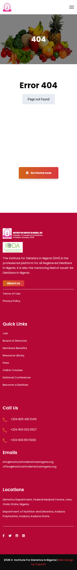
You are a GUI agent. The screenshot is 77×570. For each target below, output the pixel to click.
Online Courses (13, 370)
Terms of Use (11, 293)
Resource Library (13, 355)
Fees (6, 363)
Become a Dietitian (15, 385)
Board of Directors (15, 341)
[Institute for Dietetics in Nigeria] (7, 7)
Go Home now (40, 173)
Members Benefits (15, 348)
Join (5, 333)
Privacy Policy (11, 301)
